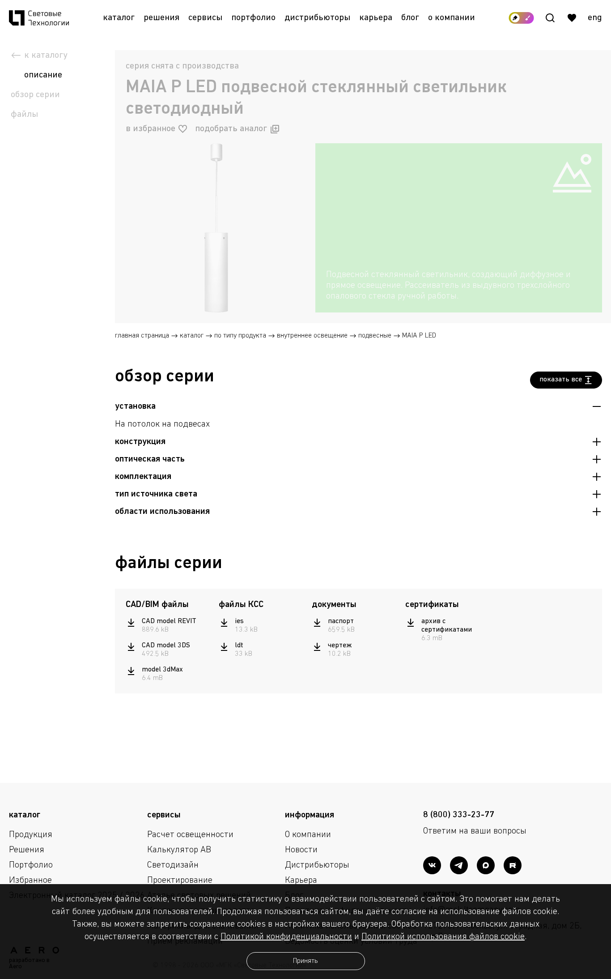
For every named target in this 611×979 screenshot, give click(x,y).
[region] (458, 285)
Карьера (375, 17)
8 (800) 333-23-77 (458, 815)
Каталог (119, 17)
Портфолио (253, 17)
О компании (451, 17)
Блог (410, 17)
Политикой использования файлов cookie (443, 936)
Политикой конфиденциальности (286, 936)
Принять (305, 961)
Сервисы (205, 17)
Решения (161, 17)
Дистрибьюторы (317, 17)
